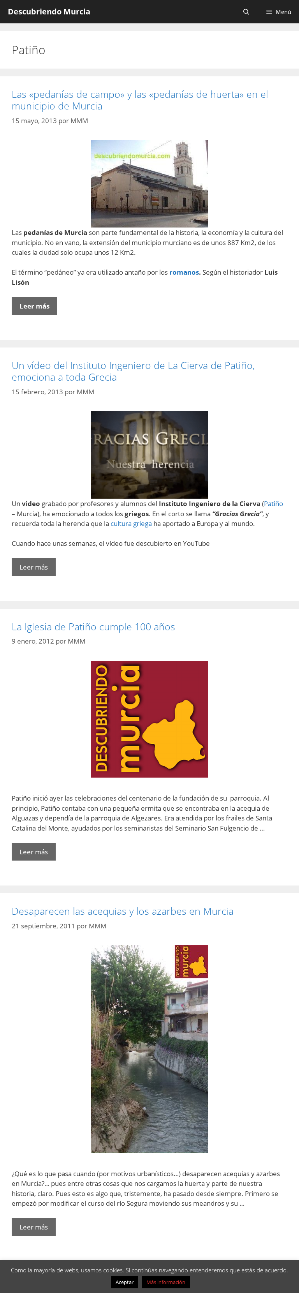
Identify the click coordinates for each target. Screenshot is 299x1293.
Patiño (273, 503)
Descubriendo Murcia (49, 11)
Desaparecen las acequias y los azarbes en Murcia (123, 910)
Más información (165, 1282)
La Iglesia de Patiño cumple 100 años (93, 626)
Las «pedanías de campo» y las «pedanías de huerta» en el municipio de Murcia (140, 99)
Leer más (34, 306)
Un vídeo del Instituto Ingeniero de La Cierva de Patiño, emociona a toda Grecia (133, 370)
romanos (184, 272)
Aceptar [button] (125, 1282)
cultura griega (131, 523)
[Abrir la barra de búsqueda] (245, 11)
